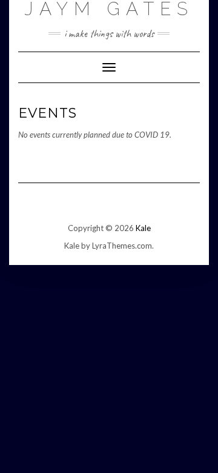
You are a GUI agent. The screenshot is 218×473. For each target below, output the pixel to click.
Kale (143, 228)
